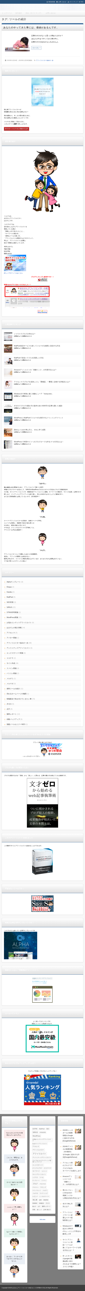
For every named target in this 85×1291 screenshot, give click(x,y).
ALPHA (35, 1129)
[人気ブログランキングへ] (42, 281)
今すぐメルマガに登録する (16, 129)
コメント (44, 1171)
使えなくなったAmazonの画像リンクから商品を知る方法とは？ (72, 1194)
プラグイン (35, 1187)
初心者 (35, 1200)
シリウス (35, 1177)
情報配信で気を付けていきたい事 (19, 699)
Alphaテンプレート (14, 582)
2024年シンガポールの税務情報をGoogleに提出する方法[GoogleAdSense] (69, 1135)
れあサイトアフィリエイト (39, 1143)
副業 (40, 1200)
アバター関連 (12, 638)
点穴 (8, 709)
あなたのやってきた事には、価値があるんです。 (31, 27)
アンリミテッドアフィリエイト (18, 648)
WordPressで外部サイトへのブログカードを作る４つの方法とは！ (39, 442)
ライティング (44, 1193)
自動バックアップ (13, 719)
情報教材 (34, 1203)
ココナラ (10, 658)
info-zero (42, 1219)
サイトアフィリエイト (39, 1174)
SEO (47, 1129)
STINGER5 (43, 1132)
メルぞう (10, 678)
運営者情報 (51, 2)
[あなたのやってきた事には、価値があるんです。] (17, 43)
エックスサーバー (38, 1165)
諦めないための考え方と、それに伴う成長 (29, 430)
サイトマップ (74, 2)
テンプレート (36, 1180)
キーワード (36, 1171)
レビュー (35, 1196)
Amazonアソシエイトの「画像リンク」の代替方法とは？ (35, 370)
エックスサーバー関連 (15, 653)
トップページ (7, 13)
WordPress (36, 1136)
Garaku (9, 592)
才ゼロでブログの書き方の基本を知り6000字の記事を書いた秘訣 (38, 406)
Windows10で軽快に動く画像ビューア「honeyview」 (33, 394)
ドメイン (44, 1180)
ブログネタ (43, 1184)
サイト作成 (11, 663)
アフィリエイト (39, 1154)
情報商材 (45, 1200)
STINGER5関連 (12, 612)
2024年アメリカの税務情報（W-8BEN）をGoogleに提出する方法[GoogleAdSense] (71, 1151)
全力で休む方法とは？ (68, 1205)
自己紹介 (18, 13)
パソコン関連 (12, 673)
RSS (82, 2)
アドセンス (11, 633)
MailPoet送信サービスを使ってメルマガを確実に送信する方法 (37, 346)
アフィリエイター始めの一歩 (44, 60)
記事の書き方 (47, 1209)
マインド (43, 1187)
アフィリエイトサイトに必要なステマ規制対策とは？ (68, 1216)
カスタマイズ (47, 1168)
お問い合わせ (62, 2)
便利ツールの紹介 (13, 689)
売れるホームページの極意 (17, 694)
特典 (34, 1209)
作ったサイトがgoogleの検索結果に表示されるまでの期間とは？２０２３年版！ (72, 1261)
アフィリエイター (38, 1150)
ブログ (35, 1184)
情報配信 (41, 1203)
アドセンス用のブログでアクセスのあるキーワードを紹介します (72, 1167)
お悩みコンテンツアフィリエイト (19, 622)
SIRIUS (9, 607)
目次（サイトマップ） (34, 13)
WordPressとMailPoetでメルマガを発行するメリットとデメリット (38, 418)
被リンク (39, 1209)
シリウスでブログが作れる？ (25, 334)
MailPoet (10, 597)
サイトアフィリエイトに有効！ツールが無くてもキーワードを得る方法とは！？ (72, 1245)
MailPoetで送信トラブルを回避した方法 (28, 358)
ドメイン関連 (12, 668)
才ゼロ (9, 704)
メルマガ (10, 683)
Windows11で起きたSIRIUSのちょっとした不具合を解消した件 (72, 1230)
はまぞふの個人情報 (14, 628)
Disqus (9, 587)
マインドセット (36, 1190)
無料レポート (12, 714)
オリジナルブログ (37, 1168)
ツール (41, 1177)
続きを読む (36, 48)
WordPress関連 (12, 617)
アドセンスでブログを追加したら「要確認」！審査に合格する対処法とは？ (42, 382)
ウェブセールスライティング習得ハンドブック (42, 1161)
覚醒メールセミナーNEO (16, 724)
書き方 (34, 1206)
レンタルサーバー (44, 1196)
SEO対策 (10, 602)
